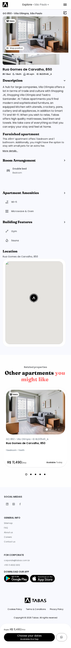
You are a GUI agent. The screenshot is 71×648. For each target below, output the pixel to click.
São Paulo (36, 13)
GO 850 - (8, 13)
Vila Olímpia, (21, 13)
